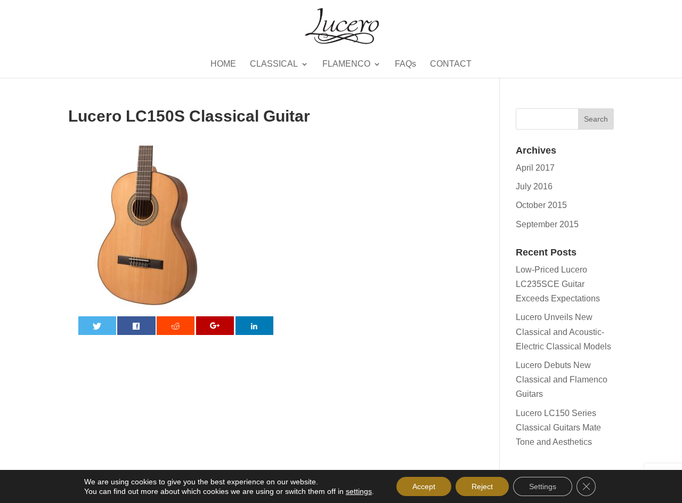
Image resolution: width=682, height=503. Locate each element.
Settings (542, 486)
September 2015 (547, 224)
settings (359, 491)
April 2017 (535, 167)
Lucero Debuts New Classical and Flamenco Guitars (561, 379)
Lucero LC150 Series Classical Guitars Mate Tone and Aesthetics (558, 427)
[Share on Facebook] (136, 325)
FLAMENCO (346, 64)
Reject (482, 486)
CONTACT (451, 64)
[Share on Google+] (215, 325)
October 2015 (541, 205)
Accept (423, 486)
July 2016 (534, 186)
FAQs (405, 64)
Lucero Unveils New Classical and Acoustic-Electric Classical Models (563, 331)
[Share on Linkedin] (254, 325)
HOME (223, 64)
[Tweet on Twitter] (97, 325)
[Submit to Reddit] (175, 325)
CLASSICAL (274, 64)
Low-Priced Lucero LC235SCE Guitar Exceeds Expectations (558, 284)
